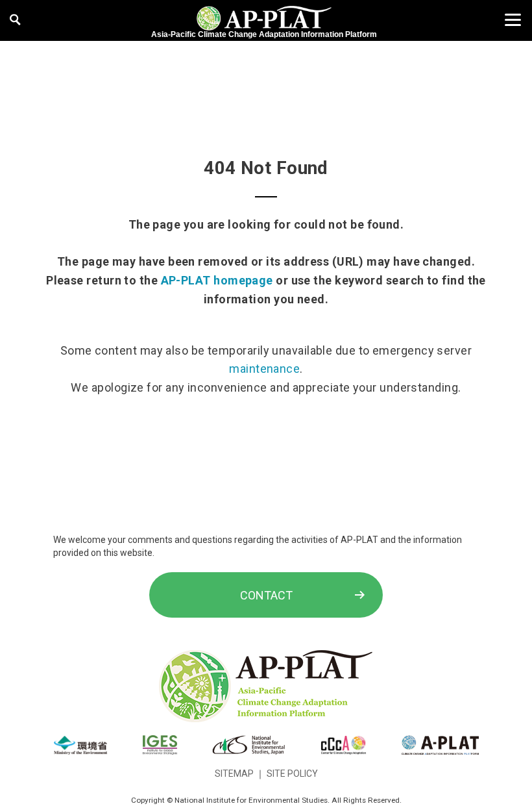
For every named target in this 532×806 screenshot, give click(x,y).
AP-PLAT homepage (217, 280)
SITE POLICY (292, 773)
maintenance (264, 368)
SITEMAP (234, 773)
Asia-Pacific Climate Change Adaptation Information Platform (264, 34)
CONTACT (266, 595)
